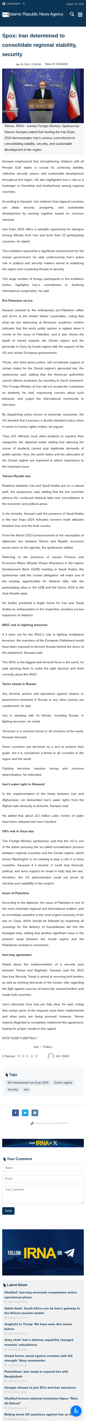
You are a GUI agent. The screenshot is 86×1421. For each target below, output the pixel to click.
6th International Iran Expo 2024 (28, 1082)
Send (8, 1210)
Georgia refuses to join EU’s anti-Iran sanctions (40, 1387)
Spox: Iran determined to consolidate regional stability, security (39, 45)
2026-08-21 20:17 (17, 1333)
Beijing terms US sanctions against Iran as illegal (41, 1414)
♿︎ (76, 1411)
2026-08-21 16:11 (17, 1419)
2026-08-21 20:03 (17, 1349)
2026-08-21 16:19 (17, 1408)
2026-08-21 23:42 (17, 1318)
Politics (47, 1047)
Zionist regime (63, 1082)
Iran (36, 1047)
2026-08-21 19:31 (17, 1381)
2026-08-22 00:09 (17, 1302)
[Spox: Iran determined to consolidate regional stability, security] (43, 96)
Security (13, 1089)
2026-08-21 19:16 (17, 1392)
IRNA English (36, 14)
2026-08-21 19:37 (17, 1365)
